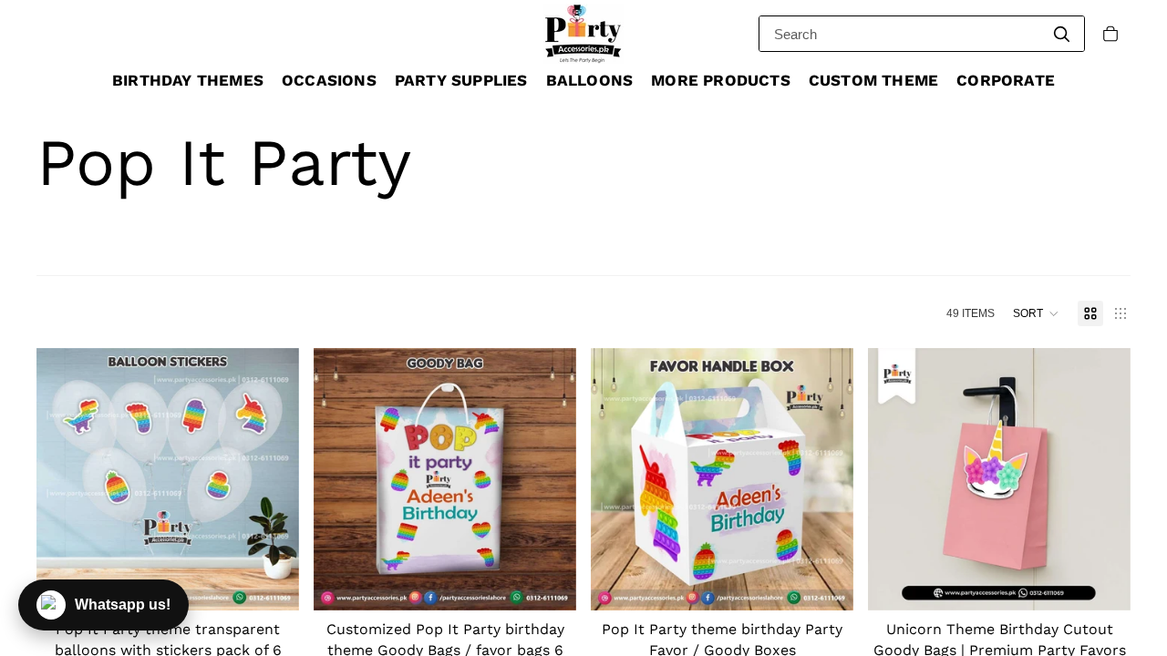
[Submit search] (1061, 33)
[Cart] (1110, 34)
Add (1118, 582)
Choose (286, 582)
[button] (1036, 313)
